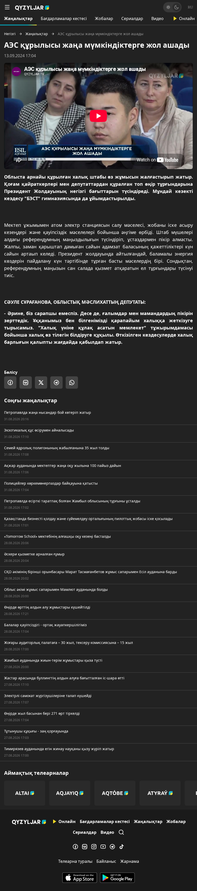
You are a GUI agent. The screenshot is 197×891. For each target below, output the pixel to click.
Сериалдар (132, 18)
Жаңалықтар (18, 18)
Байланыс (106, 861)
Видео (157, 18)
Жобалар (104, 18)
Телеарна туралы (75, 861)
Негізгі (10, 34)
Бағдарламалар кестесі (64, 18)
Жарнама (129, 861)
